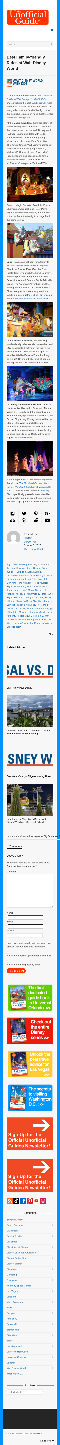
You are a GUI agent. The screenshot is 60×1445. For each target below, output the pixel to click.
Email (10, 921)
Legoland (11, 1296)
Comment (12, 871)
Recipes (11, 1313)
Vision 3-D (37, 615)
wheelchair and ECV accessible (33, 298)
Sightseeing (13, 1329)
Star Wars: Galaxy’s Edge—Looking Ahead (29, 776)
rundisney (12, 1318)
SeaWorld (12, 1324)
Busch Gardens (15, 1225)
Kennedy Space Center (19, 1285)
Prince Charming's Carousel (28, 597)
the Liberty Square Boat (27, 608)
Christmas (12, 1241)
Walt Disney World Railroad (36, 619)
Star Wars (12, 1335)
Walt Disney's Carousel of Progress (25, 623)
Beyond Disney (14, 1219)
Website (11, 930)
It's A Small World (35, 586)
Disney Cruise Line (16, 1258)
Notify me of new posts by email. (24, 964)
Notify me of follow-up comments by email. (29, 955)
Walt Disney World (33, 549)
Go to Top (45, 1440)
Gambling (12, 1274)
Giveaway (12, 1280)
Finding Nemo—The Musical (33, 582)
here (46, 501)
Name (10, 912)
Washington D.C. (15, 1373)
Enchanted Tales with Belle (21, 575)
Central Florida (14, 1236)
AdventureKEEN (36, 1434)
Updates (11, 1362)
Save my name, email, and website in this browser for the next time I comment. (28, 945)
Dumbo (37, 571)
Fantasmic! (27, 579)
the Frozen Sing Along (23, 604)
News (9, 1307)
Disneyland (12, 1269)
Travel (10, 1340)
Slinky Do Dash (24, 601)
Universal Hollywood (17, 1351)
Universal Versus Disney (19, 687)
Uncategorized (14, 1346)
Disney (36, 568)
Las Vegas (12, 1291)
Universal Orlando (16, 1357)
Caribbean (12, 1230)
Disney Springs (14, 1263)
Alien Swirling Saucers (24, 564)
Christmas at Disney (17, 1247)
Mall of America (15, 1302)
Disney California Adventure (21, 1252)
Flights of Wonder (16, 586)
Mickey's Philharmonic (27, 593)
